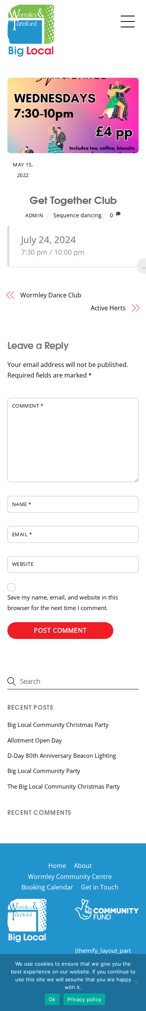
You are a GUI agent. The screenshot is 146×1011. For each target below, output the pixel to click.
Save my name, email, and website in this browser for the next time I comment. (62, 602)
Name (22, 504)
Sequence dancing (77, 215)
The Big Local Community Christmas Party (63, 786)
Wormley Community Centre (70, 876)
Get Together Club (73, 199)
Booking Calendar (47, 887)
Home (57, 865)
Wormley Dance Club (50, 295)
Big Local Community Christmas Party (58, 724)
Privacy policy (84, 999)
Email (22, 534)
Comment (28, 405)
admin (34, 215)
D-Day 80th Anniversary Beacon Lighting (61, 755)
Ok (52, 999)
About (83, 865)
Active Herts (108, 308)
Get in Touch (99, 887)
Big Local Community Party (43, 771)
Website (23, 563)
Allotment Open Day (34, 740)
